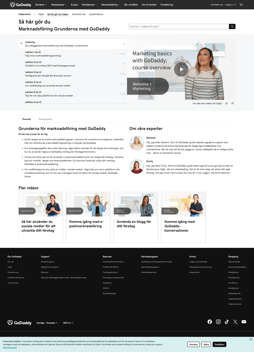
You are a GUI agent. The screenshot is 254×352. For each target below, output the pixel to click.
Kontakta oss (79, 14)
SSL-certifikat (131, 5)
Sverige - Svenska (46, 323)
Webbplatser (233, 272)
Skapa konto (194, 272)
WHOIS (106, 288)
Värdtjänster (233, 288)
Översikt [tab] (26, 119)
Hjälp (41, 14)
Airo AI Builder (149, 5)
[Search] (232, 26)
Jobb (9, 267)
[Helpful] (227, 103)
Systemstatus (96, 14)
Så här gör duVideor (57, 14)
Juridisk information (15, 278)
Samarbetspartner (149, 272)
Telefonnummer (235, 304)
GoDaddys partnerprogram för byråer (157, 262)
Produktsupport (47, 262)
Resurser (45, 272)
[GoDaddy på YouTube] (244, 323)
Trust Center (12, 283)
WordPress (232, 283)
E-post (74, 5)
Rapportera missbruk (50, 267)
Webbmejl (107, 283)
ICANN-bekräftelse (111, 267)
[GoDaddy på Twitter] (235, 323)
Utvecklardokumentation (113, 262)
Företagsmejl (233, 278)
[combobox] (178, 26)
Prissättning (167, 5)
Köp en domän (234, 262)
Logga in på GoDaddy (198, 262)
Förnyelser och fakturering (200, 267)
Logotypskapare (235, 299)
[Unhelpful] (232, 103)
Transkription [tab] (45, 119)
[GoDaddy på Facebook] (209, 323)
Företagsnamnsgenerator (113, 278)
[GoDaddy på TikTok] (226, 323)
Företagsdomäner (110, 272)
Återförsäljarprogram (150, 267)
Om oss (10, 262)
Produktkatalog (109, 293)
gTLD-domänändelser (237, 267)
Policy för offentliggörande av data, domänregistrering (63, 278)
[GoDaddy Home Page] (19, 322)
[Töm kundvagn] (241, 5)
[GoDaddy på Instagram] (218, 323)
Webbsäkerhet (234, 293)
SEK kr (67, 323)
